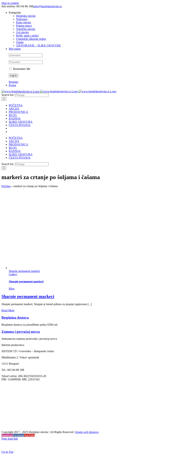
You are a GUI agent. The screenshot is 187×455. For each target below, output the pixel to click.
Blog (11, 288)
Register (13, 81)
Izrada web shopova (87, 432)
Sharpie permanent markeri (24, 271)
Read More (7, 310)
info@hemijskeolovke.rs (48, 6)
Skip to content (10, 3)
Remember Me (21, 68)
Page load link (9, 438)
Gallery (13, 274)
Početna (6, 186)
